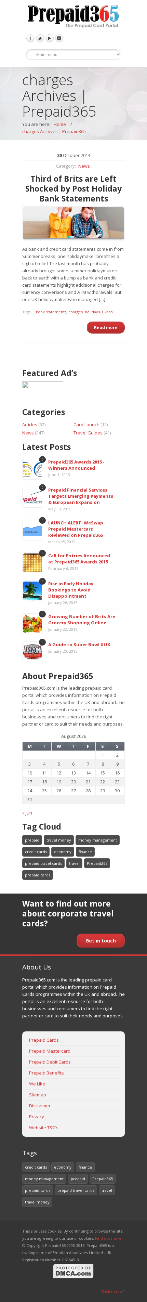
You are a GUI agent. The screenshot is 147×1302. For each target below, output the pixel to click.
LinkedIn (59, 38)
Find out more (108, 1238)
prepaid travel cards (43, 863)
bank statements (51, 311)
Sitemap (37, 1095)
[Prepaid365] (73, 17)
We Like (37, 1084)
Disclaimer (40, 1106)
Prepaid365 (97, 863)
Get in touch (100, 940)
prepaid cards (37, 874)
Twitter (40, 38)
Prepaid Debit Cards (50, 1062)
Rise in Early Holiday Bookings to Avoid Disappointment (70, 590)
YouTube (49, 38)
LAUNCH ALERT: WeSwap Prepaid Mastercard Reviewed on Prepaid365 (75, 529)
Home (60, 124)
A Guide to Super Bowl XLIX (79, 644)
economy (62, 851)
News (84, 166)
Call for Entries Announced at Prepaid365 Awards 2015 (79, 558)
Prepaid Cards (44, 1040)
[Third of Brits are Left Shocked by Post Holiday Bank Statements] (73, 223)
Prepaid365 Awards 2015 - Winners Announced (76, 465)
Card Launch (86, 424)
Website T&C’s (43, 1127)
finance (85, 851)
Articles (29, 424)
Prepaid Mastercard (49, 1051)
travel (74, 863)
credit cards (36, 851)
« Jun (27, 813)
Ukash (107, 311)
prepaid (32, 840)
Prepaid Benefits (46, 1073)
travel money (58, 840)
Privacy (36, 1117)
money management (97, 840)
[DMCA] (73, 1277)
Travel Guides (88, 433)
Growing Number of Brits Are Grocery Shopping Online (81, 619)
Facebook (30, 38)
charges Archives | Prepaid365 (54, 131)
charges (75, 311)
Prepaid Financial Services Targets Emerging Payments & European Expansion (80, 496)
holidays (92, 311)
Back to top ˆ (113, 1291)
